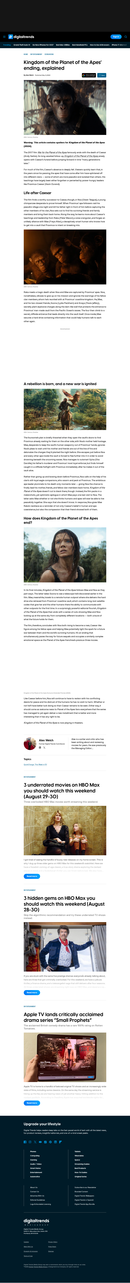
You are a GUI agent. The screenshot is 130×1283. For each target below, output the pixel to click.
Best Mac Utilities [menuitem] (63, 45)
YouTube (40, 1142)
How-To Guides (81, 1172)
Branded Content (81, 1191)
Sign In (116, 36)
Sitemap (51, 1251)
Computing (34, 1156)
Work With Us (28, 1246)
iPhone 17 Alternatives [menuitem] (121, 45)
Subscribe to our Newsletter (85, 1187)
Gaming (33, 1160)
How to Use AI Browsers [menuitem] (99, 45)
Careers (26, 1242)
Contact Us (34, 1191)
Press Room (52, 1246)
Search (126, 37)
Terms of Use (28, 1256)
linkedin (40, 748)
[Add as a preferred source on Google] (89, 75)
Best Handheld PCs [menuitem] (79, 45)
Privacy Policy (52, 1242)
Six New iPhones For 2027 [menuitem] (43, 45)
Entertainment (36, 1172)
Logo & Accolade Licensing (40, 1204)
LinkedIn (55, 1142)
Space (77, 1160)
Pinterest (50, 1142)
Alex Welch (30, 75)
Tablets (77, 1151)
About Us (33, 1187)
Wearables (79, 1156)
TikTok (45, 1142)
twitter (44, 748)
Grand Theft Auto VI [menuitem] (22, 45)
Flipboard (60, 1142)
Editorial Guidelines (37, 1200)
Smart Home (35, 1168)
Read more (32, 876)
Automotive (35, 1176)
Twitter (35, 1142)
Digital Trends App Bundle (85, 1204)
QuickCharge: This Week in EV (35, 764)
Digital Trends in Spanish (84, 1200)
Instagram (30, 1142)
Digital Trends (16, 40)
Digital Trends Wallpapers (84, 1196)
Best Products (80, 1168)
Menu (4, 37)
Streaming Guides (82, 1164)
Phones (33, 1151)
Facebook (25, 1142)
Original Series (81, 1176)
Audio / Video (36, 1164)
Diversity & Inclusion (31, 1251)
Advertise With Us (37, 1196)
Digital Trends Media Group (38, 1267)
